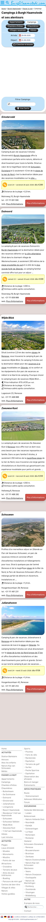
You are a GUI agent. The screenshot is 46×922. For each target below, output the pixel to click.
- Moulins (5, 857)
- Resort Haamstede (10, 810)
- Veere (27, 871)
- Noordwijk (29, 822)
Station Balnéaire (9, 756)
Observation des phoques (31, 777)
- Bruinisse (29, 853)
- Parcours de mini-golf (11, 881)
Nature (4, 891)
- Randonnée (30, 758)
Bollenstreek (29, 816)
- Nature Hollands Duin (34, 819)
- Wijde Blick (6, 825)
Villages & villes (8, 887)
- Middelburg (30, 895)
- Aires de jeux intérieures (7, 874)
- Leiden (28, 813)
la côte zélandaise (33, 253)
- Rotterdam (29, 835)
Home (4, 748)
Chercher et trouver (24, 44)
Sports (27, 748)
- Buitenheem (7, 791)
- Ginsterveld (7, 800)
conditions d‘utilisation (20, 917)
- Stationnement (31, 796)
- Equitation (29, 773)
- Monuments (7, 854)
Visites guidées (8, 894)
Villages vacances (18, 30)
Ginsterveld (8, 116)
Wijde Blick (7, 317)
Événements (29, 785)
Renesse (5, 356)
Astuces (5, 759)
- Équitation (29, 761)
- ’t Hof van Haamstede (11, 831)
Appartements (16, 22)
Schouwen (7, 514)
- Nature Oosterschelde (34, 860)
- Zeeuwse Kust (8, 828)
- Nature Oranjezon (32, 874)
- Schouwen (6, 818)
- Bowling (5, 878)
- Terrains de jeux (9, 870)
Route (26, 793)
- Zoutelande (30, 889)
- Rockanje (29, 838)
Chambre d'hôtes (15, 26)
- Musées (5, 851)
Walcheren (28, 868)
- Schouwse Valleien (10, 821)
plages (35, 352)
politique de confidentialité (36, 917)
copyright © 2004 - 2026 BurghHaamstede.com (22, 919)
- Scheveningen (31, 828)
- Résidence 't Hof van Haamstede (11, 814)
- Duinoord (6, 797)
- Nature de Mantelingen (29, 882)
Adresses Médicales (33, 799)
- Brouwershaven (31, 850)
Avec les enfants (8, 762)
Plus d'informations (14, 204)
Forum (27, 802)
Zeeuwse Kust (9, 408)
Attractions (6, 863)
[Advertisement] (23, 72)
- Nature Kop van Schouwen (31, 864)
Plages (4, 845)
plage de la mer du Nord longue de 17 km (25, 652)
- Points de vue (8, 860)
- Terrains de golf (31, 764)
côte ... (33, 178)
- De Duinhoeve (8, 794)
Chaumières (33, 26)
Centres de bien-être (10, 884)
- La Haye (28, 832)
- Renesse (28, 847)
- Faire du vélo (30, 755)
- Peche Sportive (31, 770)
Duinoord (6, 211)
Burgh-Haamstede (22, 155)
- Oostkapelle (30, 877)
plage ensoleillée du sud (12, 265)
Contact (27, 911)
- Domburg (29, 886)
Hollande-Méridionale (33, 810)
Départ (14, 40)
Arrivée (14, 35)
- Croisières (6, 866)
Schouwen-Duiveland (33, 844)
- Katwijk (28, 825)
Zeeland (27, 841)
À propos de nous (31, 903)
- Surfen (28, 767)
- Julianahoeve (8, 804)
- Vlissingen (29, 892)
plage (39, 458)
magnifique (32, 458)
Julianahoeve (9, 602)
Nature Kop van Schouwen (8, 767)
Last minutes (7, 837)
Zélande (24, 367)
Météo (4, 771)
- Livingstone (7, 807)
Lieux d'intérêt (7, 848)
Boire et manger (31, 782)
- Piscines (28, 752)
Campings (31, 22)
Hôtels (33, 30)
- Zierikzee (29, 856)
